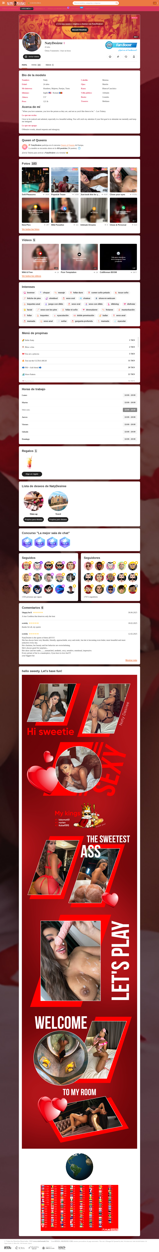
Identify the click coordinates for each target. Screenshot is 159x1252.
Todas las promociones (57, 9)
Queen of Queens (68, 145)
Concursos (75, 9)
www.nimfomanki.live (41, 1241)
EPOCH (57, 1241)
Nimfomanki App (92, 9)
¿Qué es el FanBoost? (127, 50)
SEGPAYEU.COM (67, 1241)
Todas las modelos (10, 9)
